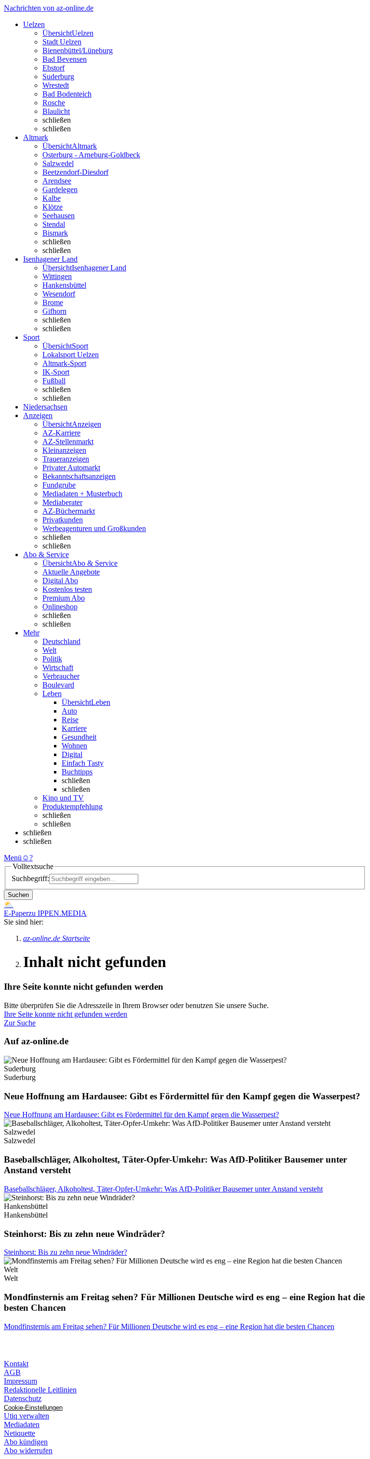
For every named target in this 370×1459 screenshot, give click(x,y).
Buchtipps (77, 772)
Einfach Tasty (83, 763)
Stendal (53, 224)
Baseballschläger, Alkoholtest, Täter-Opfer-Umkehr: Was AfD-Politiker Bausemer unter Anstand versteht (163, 1189)
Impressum (20, 1381)
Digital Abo (60, 580)
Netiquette (19, 1433)
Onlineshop (60, 607)
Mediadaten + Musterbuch (82, 494)
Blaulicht (56, 111)
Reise (70, 719)
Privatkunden (62, 520)
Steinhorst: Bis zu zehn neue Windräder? (65, 1252)
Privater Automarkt (71, 467)
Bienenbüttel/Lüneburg (77, 50)
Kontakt (16, 1364)
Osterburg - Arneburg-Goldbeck (91, 155)
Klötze (52, 207)
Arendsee (56, 181)
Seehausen (58, 215)
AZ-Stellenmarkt (67, 441)
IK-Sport (55, 372)
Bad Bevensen (64, 59)
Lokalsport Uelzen (70, 355)
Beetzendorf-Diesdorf (75, 172)
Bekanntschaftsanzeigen (79, 476)
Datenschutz (22, 1398)
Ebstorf (53, 68)
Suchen (18, 894)
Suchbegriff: (30, 878)
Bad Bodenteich (67, 94)
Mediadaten (22, 1424)
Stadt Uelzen (61, 42)
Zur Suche (20, 1023)
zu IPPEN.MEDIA (57, 913)
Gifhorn (54, 311)
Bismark (55, 233)
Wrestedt (55, 85)
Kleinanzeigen (64, 450)
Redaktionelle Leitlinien (40, 1390)
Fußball (54, 381)
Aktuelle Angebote (71, 572)
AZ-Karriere (61, 433)
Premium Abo (63, 598)
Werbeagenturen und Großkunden (94, 528)
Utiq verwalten (26, 1416)
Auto (69, 711)
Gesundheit (79, 737)
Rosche (53, 102)
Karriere (74, 728)
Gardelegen (60, 189)
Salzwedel (58, 163)
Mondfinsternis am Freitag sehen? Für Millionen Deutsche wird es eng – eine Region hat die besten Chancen (169, 1326)
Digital (72, 754)
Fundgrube (59, 485)
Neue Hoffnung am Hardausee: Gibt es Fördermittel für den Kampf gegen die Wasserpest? (141, 1114)
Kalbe (51, 198)
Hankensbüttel (64, 285)
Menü (13, 858)
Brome (52, 302)
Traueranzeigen (65, 459)
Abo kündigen (26, 1442)
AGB (12, 1372)
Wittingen (57, 276)
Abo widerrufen (28, 1450)
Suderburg (58, 76)
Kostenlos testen (67, 589)
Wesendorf (58, 294)
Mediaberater (62, 502)
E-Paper (16, 913)
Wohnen (74, 746)
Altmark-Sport (64, 363)
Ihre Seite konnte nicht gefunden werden (65, 1014)
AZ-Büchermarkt (68, 511)
